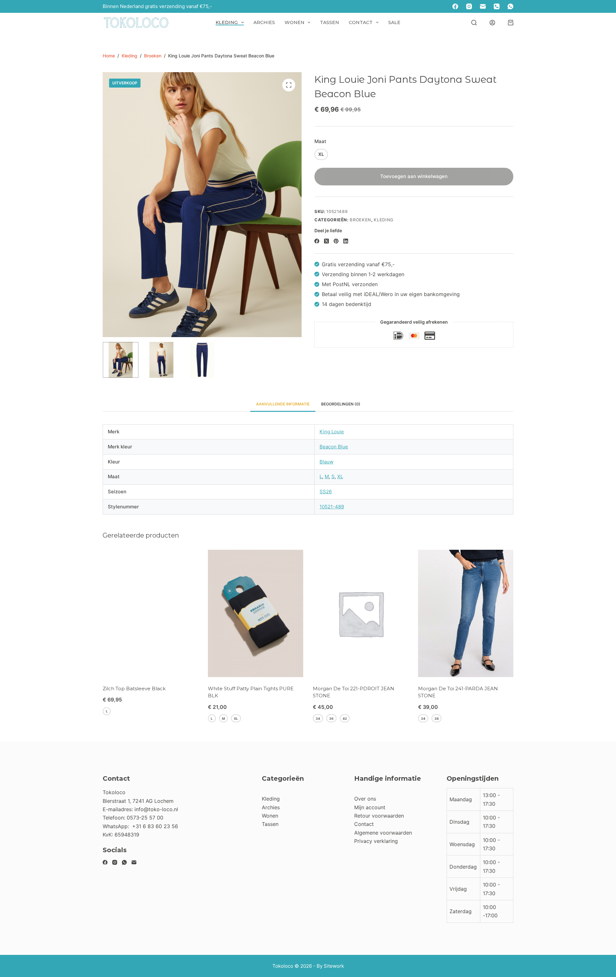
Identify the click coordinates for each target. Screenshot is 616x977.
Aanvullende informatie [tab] (283, 404)
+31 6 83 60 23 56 (155, 826)
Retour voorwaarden (379, 815)
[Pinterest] (336, 241)
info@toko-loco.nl (156, 809)
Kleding (227, 22)
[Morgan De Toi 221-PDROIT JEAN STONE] (360, 613)
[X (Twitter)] (326, 241)
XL (340, 476)
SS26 (326, 491)
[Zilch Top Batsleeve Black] (150, 613)
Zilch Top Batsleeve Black (134, 688)
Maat (320, 141)
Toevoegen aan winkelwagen (414, 176)
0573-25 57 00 (145, 817)
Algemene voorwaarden (383, 832)
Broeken (360, 219)
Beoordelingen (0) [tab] (340, 404)
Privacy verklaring (376, 841)
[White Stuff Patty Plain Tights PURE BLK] (256, 613)
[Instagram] (469, 6)
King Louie (332, 432)
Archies (264, 22)
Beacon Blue (334, 447)
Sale (394, 22)
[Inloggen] (492, 22)
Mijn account (369, 807)
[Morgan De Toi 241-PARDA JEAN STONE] (466, 613)
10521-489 (332, 507)
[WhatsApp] (510, 6)
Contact (360, 22)
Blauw (326, 462)
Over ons (365, 798)
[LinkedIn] (345, 241)
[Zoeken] (474, 22)
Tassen (329, 22)
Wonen (294, 22)
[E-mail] (483, 6)
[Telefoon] (497, 6)
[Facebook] (455, 6)
